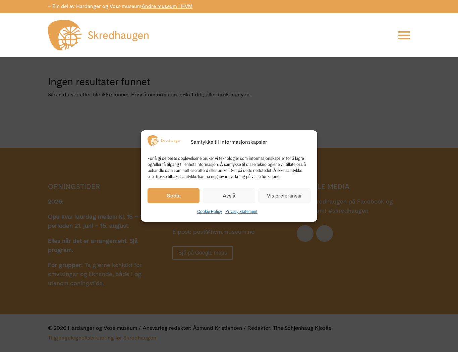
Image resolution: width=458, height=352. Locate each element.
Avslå (229, 196)
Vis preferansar (284, 196)
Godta (174, 196)
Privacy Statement (241, 211)
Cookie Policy (209, 211)
